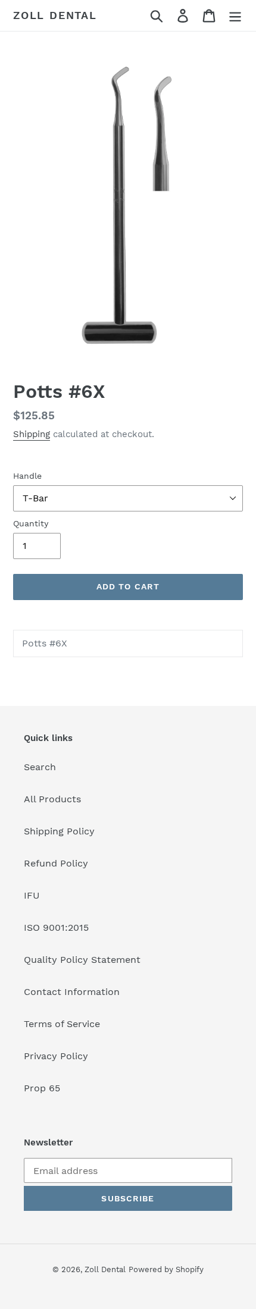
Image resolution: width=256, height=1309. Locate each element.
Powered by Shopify (166, 1269)
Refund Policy (56, 863)
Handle (27, 476)
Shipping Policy (59, 831)
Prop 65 (42, 1088)
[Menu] (235, 15)
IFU (32, 895)
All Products (52, 799)
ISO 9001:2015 (56, 927)
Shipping (31, 434)
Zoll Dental (55, 15)
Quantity (30, 523)
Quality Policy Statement (82, 959)
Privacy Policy (56, 1056)
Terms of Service (62, 1023)
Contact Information (72, 991)
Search (40, 767)
